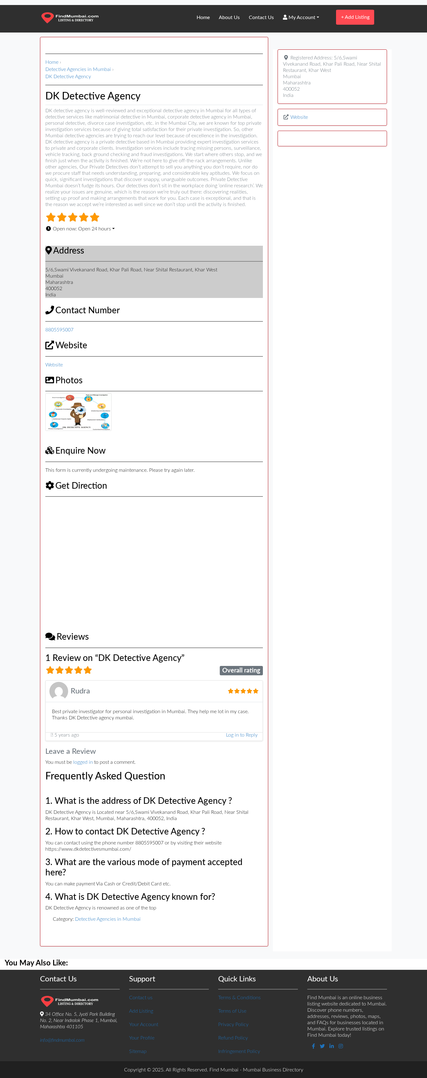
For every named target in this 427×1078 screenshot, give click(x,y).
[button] (154, 229)
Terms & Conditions (239, 997)
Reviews (73, 636)
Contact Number (87, 310)
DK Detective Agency (68, 76)
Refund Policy (233, 1037)
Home (203, 17)
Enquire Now (80, 450)
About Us (229, 17)
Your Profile (141, 1037)
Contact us (141, 997)
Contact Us (261, 17)
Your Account (143, 1024)
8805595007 (59, 329)
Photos (69, 380)
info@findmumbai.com (62, 1040)
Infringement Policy (239, 1051)
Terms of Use (232, 1011)
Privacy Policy (233, 1024)
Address (68, 250)
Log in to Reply (242, 735)
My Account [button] (301, 17)
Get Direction (81, 485)
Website (71, 345)
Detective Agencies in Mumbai (78, 69)
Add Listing (355, 17)
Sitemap (138, 1051)
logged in (83, 762)
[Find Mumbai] (69, 18)
